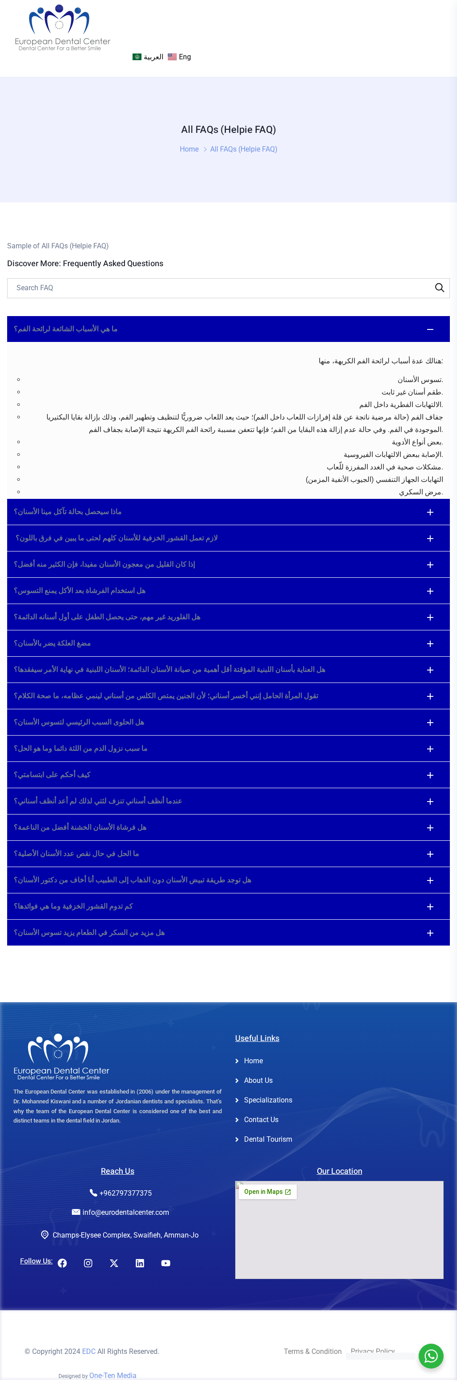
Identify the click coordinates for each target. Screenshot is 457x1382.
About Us (258, 1080)
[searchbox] (228, 288)
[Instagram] (88, 1263)
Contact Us (261, 1119)
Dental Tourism (268, 1139)
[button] (228, 329)
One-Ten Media (113, 1375)
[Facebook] (62, 1263)
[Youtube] (165, 1263)
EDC (89, 1351)
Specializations (268, 1100)
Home (189, 149)
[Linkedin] (139, 1263)
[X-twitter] (113, 1263)
